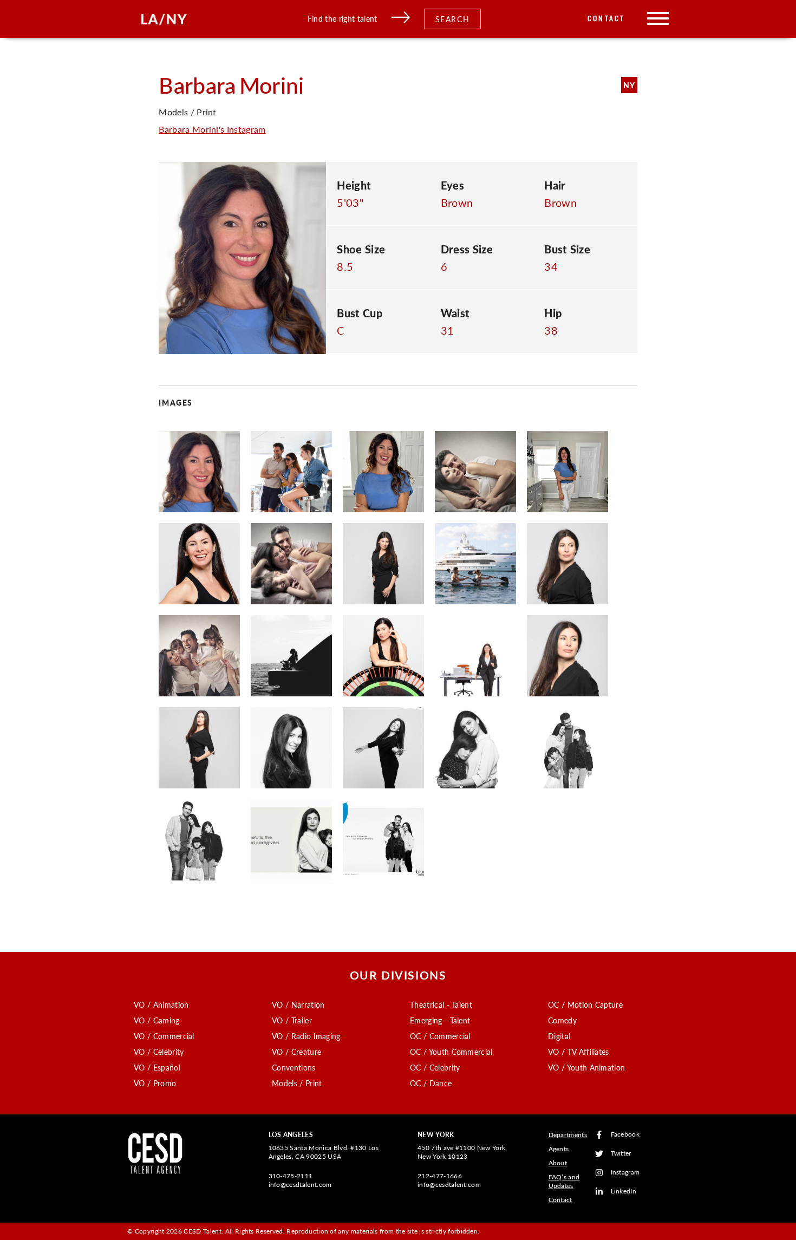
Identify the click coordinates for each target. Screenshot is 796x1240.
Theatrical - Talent (441, 1004)
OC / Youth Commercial (451, 1051)
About (558, 1162)
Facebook (625, 1135)
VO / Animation (161, 1004)
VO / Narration (298, 1004)
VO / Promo (155, 1083)
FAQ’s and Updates (564, 1181)
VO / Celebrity (159, 1051)
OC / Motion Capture (585, 1004)
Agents (559, 1148)
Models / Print (297, 1083)
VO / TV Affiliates (578, 1051)
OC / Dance (431, 1083)
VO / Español (157, 1067)
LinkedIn (624, 1191)
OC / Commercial (440, 1035)
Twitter (621, 1154)
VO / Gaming (157, 1020)
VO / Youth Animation (586, 1067)
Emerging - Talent (440, 1020)
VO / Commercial (164, 1035)
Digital (559, 1035)
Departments (568, 1134)
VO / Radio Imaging (306, 1035)
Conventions (294, 1067)
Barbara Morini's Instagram (212, 129)
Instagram (625, 1173)
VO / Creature (296, 1051)
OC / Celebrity (435, 1067)
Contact (606, 19)
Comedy (562, 1020)
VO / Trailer (292, 1020)
